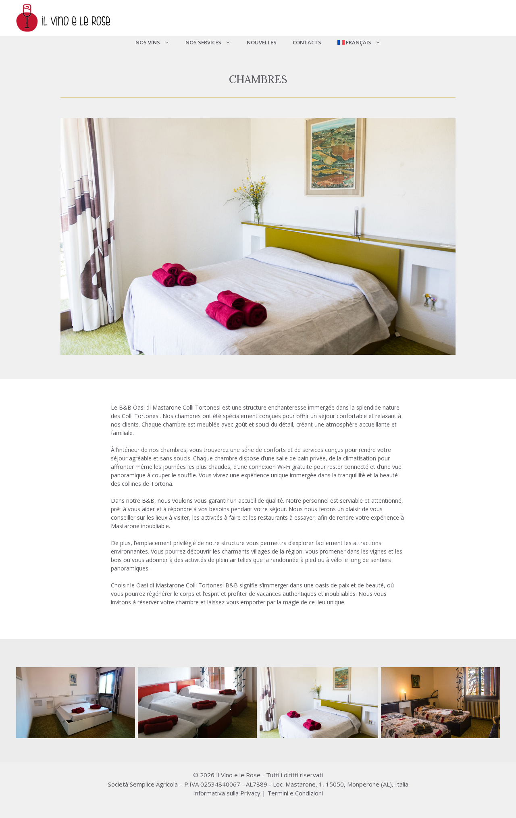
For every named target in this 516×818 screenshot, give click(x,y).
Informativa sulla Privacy (226, 793)
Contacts (307, 42)
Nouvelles (262, 42)
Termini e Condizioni (295, 793)
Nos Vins (147, 42)
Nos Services (203, 42)
